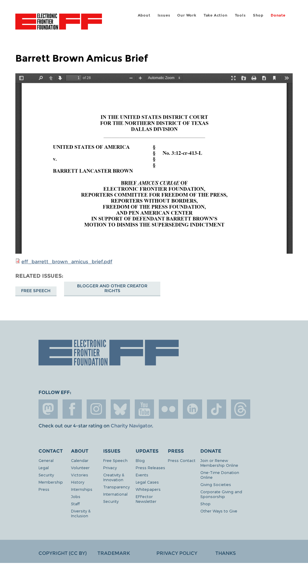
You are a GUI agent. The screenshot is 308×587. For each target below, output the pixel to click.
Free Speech (36, 290)
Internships (81, 489)
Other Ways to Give (218, 511)
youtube (144, 409)
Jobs (75, 496)
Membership (50, 482)
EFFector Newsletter (146, 498)
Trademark (113, 553)
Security (46, 474)
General (46, 460)
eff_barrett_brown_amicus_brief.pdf (66, 261)
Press (43, 489)
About (144, 15)
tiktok (216, 409)
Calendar (79, 460)
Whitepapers (148, 489)
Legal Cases (147, 482)
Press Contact (182, 460)
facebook (72, 409)
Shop (258, 15)
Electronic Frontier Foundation (58, 23)
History (77, 482)
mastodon (48, 409)
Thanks (225, 553)
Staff (75, 503)
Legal (43, 467)
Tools (240, 15)
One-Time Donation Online (219, 474)
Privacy (110, 467)
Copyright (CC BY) (62, 553)
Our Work (186, 15)
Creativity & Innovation (113, 477)
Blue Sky (120, 409)
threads (240, 409)
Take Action (216, 15)
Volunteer (80, 467)
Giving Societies (215, 484)
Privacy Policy (176, 553)
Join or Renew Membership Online (219, 462)
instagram (96, 409)
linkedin (192, 409)
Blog (140, 460)
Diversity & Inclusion (81, 513)
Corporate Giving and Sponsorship (221, 494)
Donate (278, 15)
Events (142, 474)
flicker (168, 409)
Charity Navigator (131, 426)
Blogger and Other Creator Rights (112, 288)
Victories (79, 474)
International (115, 494)
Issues (164, 15)
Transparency (116, 487)
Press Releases (150, 467)
